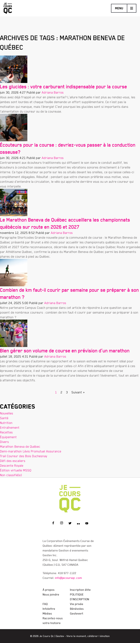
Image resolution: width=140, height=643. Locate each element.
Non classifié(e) (11, 475)
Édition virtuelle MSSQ (15, 470)
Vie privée (76, 604)
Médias (47, 613)
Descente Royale (11, 465)
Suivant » (78, 392)
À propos (49, 589)
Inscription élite (80, 589)
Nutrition (6, 423)
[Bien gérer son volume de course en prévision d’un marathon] (13, 332)
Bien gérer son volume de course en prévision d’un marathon (65, 350)
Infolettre (49, 608)
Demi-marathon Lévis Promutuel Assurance (30, 451)
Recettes (6, 432)
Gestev (60, 636)
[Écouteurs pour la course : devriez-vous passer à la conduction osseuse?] (13, 127)
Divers (4, 442)
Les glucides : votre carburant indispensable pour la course (63, 86)
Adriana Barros (53, 92)
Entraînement (10, 427)
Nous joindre (51, 594)
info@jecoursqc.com (68, 577)
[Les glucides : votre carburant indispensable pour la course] (13, 68)
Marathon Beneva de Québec (20, 446)
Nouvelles (6, 413)
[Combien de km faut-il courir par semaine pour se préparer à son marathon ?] (13, 272)
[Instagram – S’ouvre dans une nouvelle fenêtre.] (61, 523)
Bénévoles (77, 608)
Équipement (8, 437)
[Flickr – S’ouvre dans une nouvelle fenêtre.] (78, 523)
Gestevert (76, 613)
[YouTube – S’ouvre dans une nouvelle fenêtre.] (86, 523)
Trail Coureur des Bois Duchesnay (23, 456)
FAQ (45, 604)
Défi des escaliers (12, 461)
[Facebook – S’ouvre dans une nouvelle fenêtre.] (53, 523)
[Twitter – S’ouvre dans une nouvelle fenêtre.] (70, 523)
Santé (4, 418)
